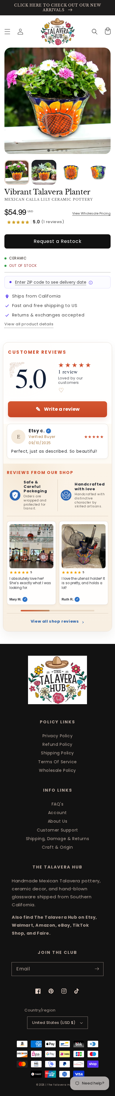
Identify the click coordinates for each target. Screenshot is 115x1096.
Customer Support (57, 830)
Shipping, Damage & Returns (57, 839)
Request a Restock (58, 241)
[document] (57, 101)
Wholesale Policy (57, 770)
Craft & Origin (57, 847)
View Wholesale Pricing (91, 213)
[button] (7, 31)
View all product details (28, 324)
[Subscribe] (96, 968)
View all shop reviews (57, 621)
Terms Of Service (57, 762)
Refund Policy (57, 744)
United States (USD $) (53, 1022)
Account (57, 813)
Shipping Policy (57, 753)
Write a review (58, 409)
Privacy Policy (57, 736)
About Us (58, 821)
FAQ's (58, 804)
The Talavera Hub (60, 1085)
